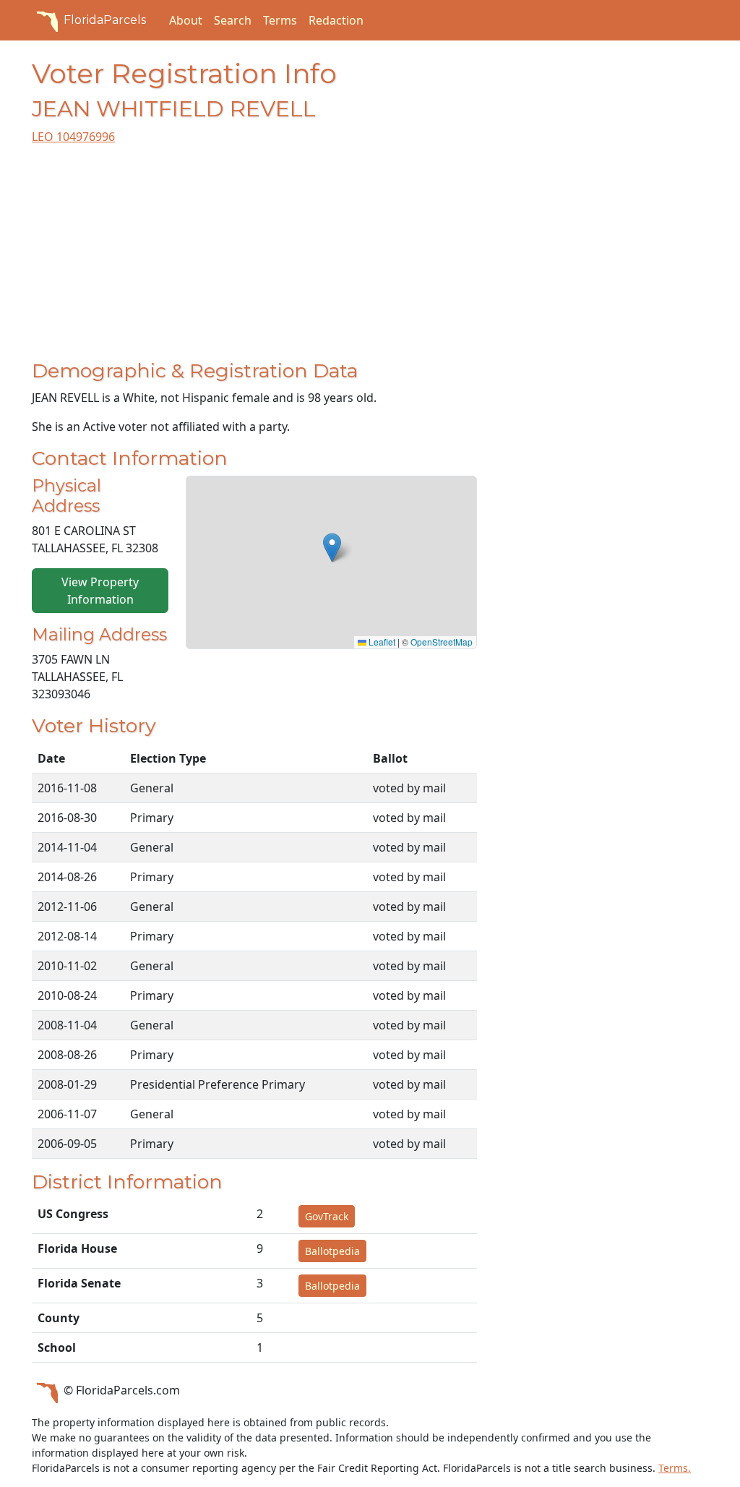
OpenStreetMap (441, 641)
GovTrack (326, 1216)
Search (232, 20)
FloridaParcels (105, 20)
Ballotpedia (332, 1251)
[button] (332, 547)
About (185, 20)
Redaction (336, 20)
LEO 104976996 (73, 137)
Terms (280, 20)
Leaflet (380, 641)
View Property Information (100, 590)
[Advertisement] (254, 258)
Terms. (674, 1468)
